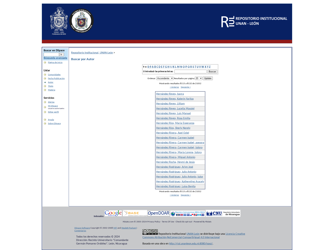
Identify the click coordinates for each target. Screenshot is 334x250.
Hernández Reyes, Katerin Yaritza (175, 99)
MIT (115, 228)
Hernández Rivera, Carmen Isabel (175, 137)
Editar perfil (53, 112)
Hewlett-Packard (129, 228)
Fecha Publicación (56, 78)
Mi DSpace (53, 106)
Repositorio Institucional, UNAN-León (92, 52)
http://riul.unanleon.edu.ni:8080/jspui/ (191, 243)
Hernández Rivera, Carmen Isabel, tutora (179, 147)
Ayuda (51, 120)
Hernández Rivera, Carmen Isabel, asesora (180, 142)
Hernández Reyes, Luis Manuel (173, 113)
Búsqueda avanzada (55, 58)
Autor (50, 82)
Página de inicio (55, 62)
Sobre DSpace (54, 123)
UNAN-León (193, 234)
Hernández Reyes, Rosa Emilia (173, 118)
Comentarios (80, 231)
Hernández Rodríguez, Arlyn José (174, 167)
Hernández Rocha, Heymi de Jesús (175, 162)
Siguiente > (186, 87)
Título (50, 86)
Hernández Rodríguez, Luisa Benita (176, 186)
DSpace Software (82, 228)
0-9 (149, 67)
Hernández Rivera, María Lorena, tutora (179, 152)
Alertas (51, 102)
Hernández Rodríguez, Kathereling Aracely (180, 181)
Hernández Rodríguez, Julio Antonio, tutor (179, 176)
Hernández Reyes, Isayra (170, 94)
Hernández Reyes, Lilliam (170, 103)
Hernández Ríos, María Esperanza (175, 123)
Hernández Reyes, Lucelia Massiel (175, 108)
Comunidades (54, 75)
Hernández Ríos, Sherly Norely (173, 128)
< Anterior (174, 87)
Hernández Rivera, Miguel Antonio (175, 157)
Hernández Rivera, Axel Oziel (172, 133)
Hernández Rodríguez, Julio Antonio (176, 172)
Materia (51, 90)
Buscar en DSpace (54, 50)
